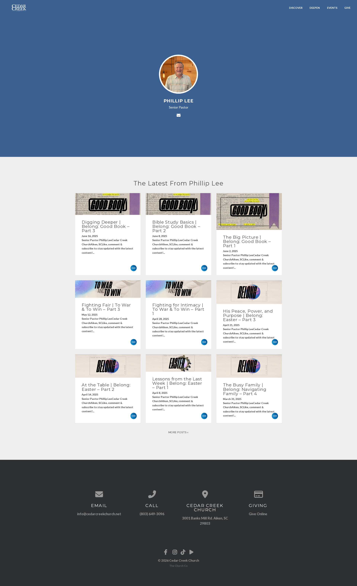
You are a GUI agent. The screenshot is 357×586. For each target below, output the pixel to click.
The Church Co (178, 565)
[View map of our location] (205, 494)
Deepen (315, 7)
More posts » (178, 432)
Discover (296, 7)
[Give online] (258, 494)
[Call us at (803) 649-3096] (152, 494)
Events (332, 7)
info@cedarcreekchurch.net (99, 514)
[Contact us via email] (99, 494)
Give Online (258, 514)
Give (347, 7)
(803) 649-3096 (152, 514)
